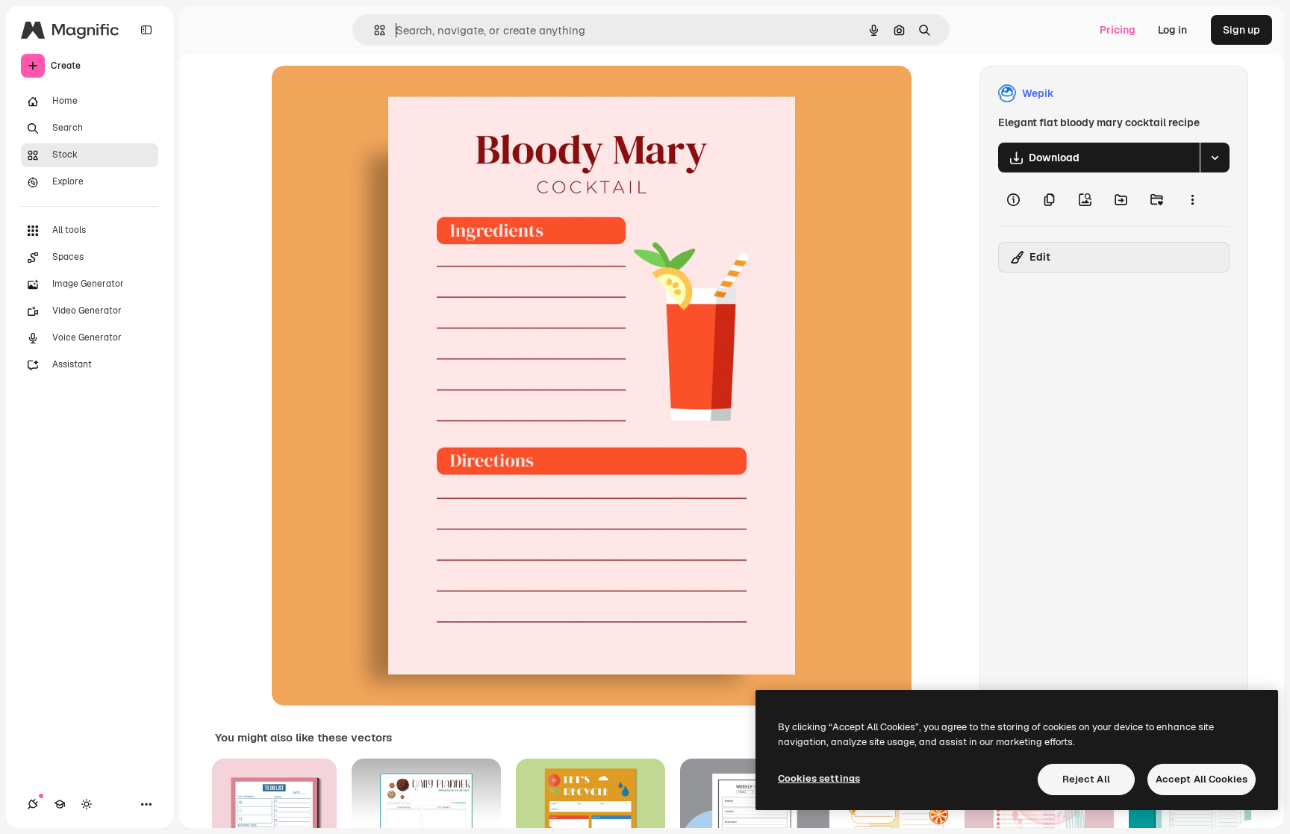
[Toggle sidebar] (146, 30)
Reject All (1086, 779)
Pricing (1117, 30)
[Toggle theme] (87, 804)
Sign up (1241, 30)
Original (367, 94)
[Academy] (60, 804)
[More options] (1192, 199)
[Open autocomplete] (373, 30)
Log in (1172, 30)
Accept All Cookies (1201, 779)
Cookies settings (819, 778)
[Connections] (33, 804)
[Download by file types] (1215, 157)
